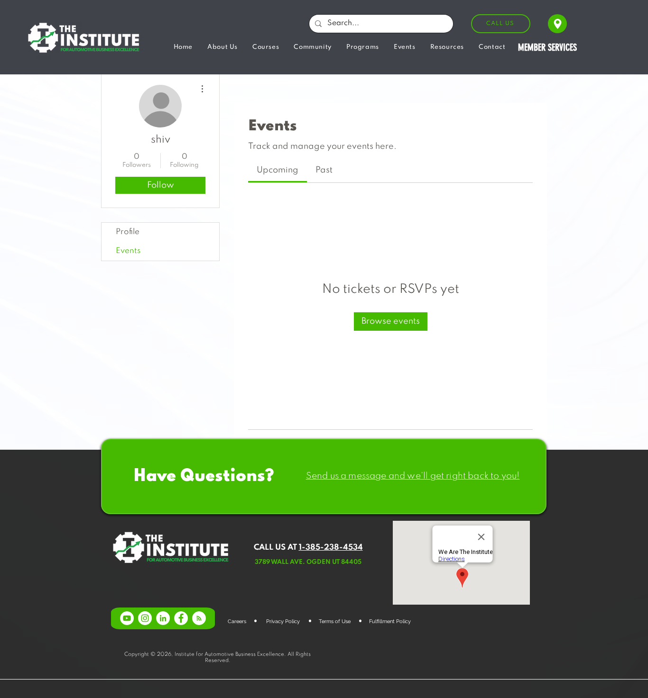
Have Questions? (203, 476)
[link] (277, 170)
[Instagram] (145, 618)
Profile (127, 232)
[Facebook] (181, 618)
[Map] (557, 23)
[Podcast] (199, 618)
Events (128, 251)
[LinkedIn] (163, 618)
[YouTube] (127, 618)
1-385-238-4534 (331, 548)
